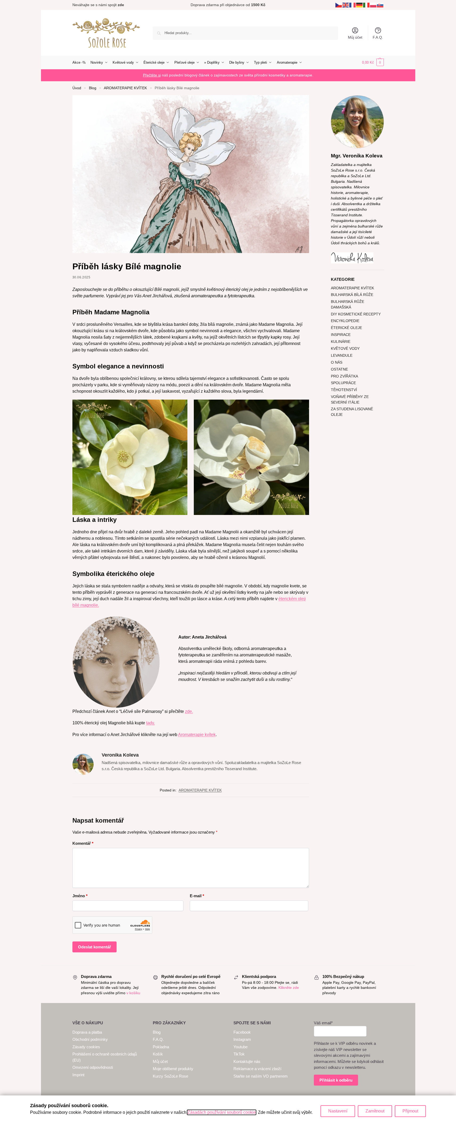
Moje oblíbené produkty (173, 1068)
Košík (158, 1054)
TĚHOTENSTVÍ (344, 390)
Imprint (78, 1075)
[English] (345, 5)
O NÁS (336, 362)
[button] (373, 62)
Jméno (80, 895)
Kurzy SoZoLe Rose (170, 1076)
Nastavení (337, 1111)
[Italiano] (366, 5)
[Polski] (373, 5)
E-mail (197, 895)
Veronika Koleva (120, 755)
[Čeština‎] (338, 5)
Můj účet (355, 37)
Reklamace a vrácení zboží (257, 1068)
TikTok (239, 1054)
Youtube (240, 1047)
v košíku (133, 993)
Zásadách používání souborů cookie (221, 1112)
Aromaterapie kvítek (197, 734)
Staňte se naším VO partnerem (260, 1076)
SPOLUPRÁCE (343, 383)
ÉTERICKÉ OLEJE (346, 328)
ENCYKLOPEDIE (345, 321)
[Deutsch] (359, 5)
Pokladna (161, 1047)
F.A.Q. (378, 37)
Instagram (242, 1039)
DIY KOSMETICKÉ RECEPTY (356, 314)
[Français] (352, 5)
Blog (92, 88)
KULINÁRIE (340, 341)
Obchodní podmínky (90, 1039)
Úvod (76, 88)
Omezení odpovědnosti (92, 1067)
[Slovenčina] (380, 5)
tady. (150, 723)
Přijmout (410, 1111)
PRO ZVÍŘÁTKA (344, 376)
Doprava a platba (87, 1032)
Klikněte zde (288, 987)
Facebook (242, 1032)
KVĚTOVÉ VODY (345, 348)
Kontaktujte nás (246, 1061)
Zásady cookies (86, 1047)
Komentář (82, 843)
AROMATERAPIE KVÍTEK (125, 88)
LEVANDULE (341, 355)
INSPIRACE (341, 334)
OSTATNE (339, 369)
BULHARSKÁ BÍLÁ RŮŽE (352, 295)
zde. (189, 711)
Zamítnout (374, 1111)
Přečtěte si (152, 75)
